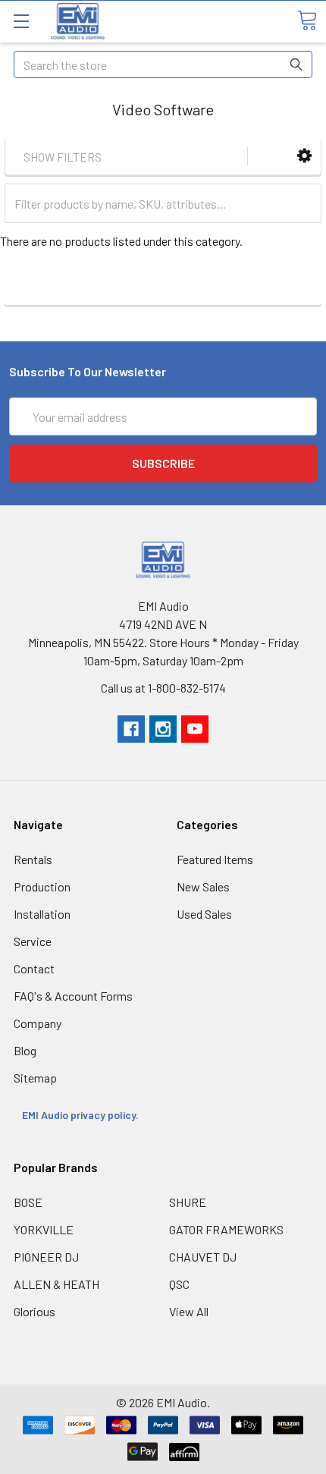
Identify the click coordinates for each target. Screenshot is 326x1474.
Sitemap (35, 1077)
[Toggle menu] (21, 21)
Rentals (33, 859)
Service (33, 941)
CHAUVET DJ (203, 1256)
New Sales (203, 886)
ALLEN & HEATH (56, 1284)
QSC (179, 1284)
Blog (25, 1050)
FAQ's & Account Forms (73, 995)
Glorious (34, 1311)
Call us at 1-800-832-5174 (163, 687)
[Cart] (307, 20)
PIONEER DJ (46, 1256)
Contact (34, 968)
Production (42, 886)
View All (188, 1311)
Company (37, 1023)
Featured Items (215, 859)
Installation (42, 914)
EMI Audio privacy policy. (81, 1114)
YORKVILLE (44, 1229)
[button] (304, 156)
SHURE (187, 1202)
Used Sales (204, 914)
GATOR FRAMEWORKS (226, 1229)
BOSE (28, 1202)
